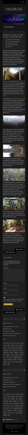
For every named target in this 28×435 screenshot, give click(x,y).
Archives (16, 431)
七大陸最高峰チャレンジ (10, 419)
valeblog (18, 23)
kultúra (11, 352)
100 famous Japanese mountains (12, 82)
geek (10, 350)
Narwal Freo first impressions (9, 335)
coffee (8, 345)
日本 (16, 361)
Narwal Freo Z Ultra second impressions (12, 333)
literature (21, 352)
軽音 (8, 364)
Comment (6, 268)
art (11, 343)
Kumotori (5, 81)
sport (8, 357)
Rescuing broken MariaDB (9, 331)
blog (17, 343)
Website (5, 292)
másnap (16, 354)
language (16, 352)
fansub (5, 347)
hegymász (16, 36)
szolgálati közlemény (17, 357)
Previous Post (10, 252)
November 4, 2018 (7, 34)
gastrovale (6, 350)
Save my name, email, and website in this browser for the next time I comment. (14, 300)
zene (13, 361)
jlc (18, 350)
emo (17, 345)
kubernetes (6, 352)
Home (15, 23)
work (10, 361)
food (16, 347)
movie (12, 354)
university (20, 359)
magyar (8, 354)
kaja (21, 350)
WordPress (20, 426)
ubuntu (15, 359)
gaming (20, 347)
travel (5, 359)
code (5, 345)
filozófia (12, 347)
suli (11, 357)
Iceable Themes (18, 428)
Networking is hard (7, 328)
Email (5, 288)
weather (5, 361)
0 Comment (7, 36)
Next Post (19, 249)
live (4, 354)
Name (5, 283)
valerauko (14, 34)
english (12, 36)
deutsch (13, 345)
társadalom (10, 359)
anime (7, 343)
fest (8, 347)
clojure (21, 343)
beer (14, 343)
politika (21, 354)
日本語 (20, 361)
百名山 (20, 36)
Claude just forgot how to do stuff (10, 326)
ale (4, 343)
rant (4, 357)
